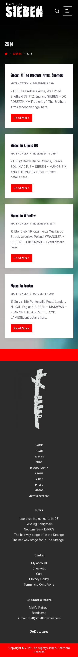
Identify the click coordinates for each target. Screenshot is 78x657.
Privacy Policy (39, 579)
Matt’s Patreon (39, 496)
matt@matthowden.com (44, 618)
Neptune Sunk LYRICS (39, 529)
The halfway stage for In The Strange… (39, 540)
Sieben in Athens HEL (24, 145)
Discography (39, 467)
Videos (39, 490)
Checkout (39, 568)
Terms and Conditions (39, 584)
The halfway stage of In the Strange (39, 535)
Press (39, 484)
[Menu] (67, 11)
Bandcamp (39, 613)
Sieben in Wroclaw (23, 215)
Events (39, 456)
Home (39, 445)
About (39, 473)
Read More (23, 119)
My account (39, 563)
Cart (39, 574)
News (39, 451)
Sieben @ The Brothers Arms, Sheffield (37, 75)
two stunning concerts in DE (39, 519)
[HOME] (6, 53)
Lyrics (39, 479)
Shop (39, 462)
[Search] (57, 11)
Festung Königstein (39, 524)
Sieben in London (22, 285)
